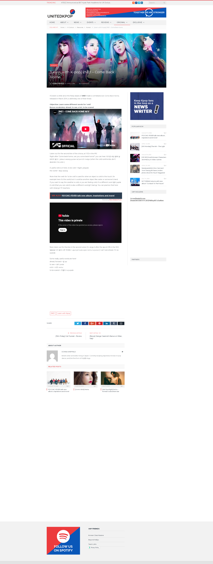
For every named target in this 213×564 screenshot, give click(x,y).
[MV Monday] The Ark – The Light (153, 146)
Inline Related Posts (115, 200)
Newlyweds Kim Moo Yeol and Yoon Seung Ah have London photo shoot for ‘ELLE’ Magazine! (153, 170)
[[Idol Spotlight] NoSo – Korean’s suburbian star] (113, 379)
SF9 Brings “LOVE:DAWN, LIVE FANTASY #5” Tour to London (85, 3)
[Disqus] (86, 426)
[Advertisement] (86, 290)
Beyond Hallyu (93, 540)
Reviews (105, 22)
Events (90, 22)
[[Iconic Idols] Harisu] (86, 379)
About (63, 22)
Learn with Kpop (63, 313)
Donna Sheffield (58, 83)
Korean (54, 65)
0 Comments (85, 83)
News (76, 22)
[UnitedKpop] (61, 12)
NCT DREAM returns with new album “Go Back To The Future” (153, 182)
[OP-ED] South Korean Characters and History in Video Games (154, 158)
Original (121, 22)
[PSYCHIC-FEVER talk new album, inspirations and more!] (58, 379)
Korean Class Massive (96, 535)
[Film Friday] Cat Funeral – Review (69, 336)
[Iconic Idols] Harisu (82, 389)
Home (52, 22)
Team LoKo (92, 544)
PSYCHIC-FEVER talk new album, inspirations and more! (153, 137)
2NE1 (53, 313)
